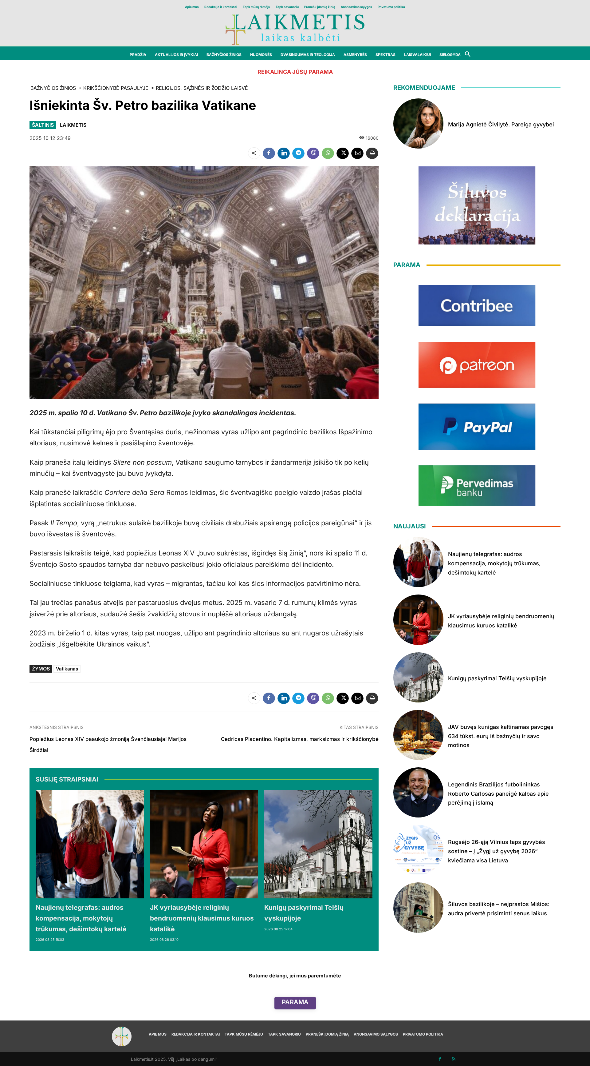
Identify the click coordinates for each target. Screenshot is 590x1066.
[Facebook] (269, 153)
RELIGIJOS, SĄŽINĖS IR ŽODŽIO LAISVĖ (202, 88)
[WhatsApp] (328, 153)
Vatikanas (67, 669)
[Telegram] (298, 153)
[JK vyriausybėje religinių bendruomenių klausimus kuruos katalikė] (204, 844)
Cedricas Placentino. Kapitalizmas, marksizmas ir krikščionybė (300, 739)
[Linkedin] (283, 153)
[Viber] (313, 153)
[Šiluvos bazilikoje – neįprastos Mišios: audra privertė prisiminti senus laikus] (418, 907)
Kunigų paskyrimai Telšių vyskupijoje (497, 678)
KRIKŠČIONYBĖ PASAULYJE (115, 88)
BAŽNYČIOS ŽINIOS (53, 88)
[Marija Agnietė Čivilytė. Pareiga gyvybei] (418, 123)
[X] (342, 153)
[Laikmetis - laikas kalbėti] (295, 29)
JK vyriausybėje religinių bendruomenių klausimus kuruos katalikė (202, 918)
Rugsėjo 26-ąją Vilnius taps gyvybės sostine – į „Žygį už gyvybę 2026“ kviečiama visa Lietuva (496, 851)
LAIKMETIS (73, 125)
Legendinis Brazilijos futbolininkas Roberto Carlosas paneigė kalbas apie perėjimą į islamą (498, 793)
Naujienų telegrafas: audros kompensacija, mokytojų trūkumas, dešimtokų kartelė (81, 918)
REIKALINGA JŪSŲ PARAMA (295, 72)
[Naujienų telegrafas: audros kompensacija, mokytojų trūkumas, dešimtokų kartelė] (90, 844)
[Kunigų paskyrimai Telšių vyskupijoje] (318, 844)
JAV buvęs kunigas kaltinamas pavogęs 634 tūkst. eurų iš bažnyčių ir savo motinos (500, 736)
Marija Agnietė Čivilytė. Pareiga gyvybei (501, 124)
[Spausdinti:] (372, 153)
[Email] (357, 153)
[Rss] (453, 1059)
